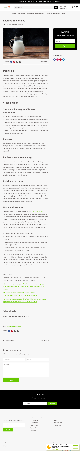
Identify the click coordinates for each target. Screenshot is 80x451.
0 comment (43, 61)
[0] (76, 7)
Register (65, 46)
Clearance (21, 13)
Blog (63, 13)
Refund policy (34, 423)
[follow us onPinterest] (60, 59)
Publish (11, 380)
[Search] (56, 7)
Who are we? (58, 423)
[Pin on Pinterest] (14, 61)
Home (14, 13)
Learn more (55, 449)
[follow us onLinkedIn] (63, 59)
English (6, 442)
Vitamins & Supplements (35, 13)
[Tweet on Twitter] (17, 61)
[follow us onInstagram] (57, 59)
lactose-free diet (38, 211)
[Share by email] (20, 61)
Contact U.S (34, 430)
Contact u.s (57, 425)
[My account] (72, 7)
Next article (44, 340)
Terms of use (34, 428)
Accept (76, 447)
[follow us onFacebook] (54, 59)
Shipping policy (34, 425)
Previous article (9, 340)
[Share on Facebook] (11, 61)
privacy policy (34, 420)
